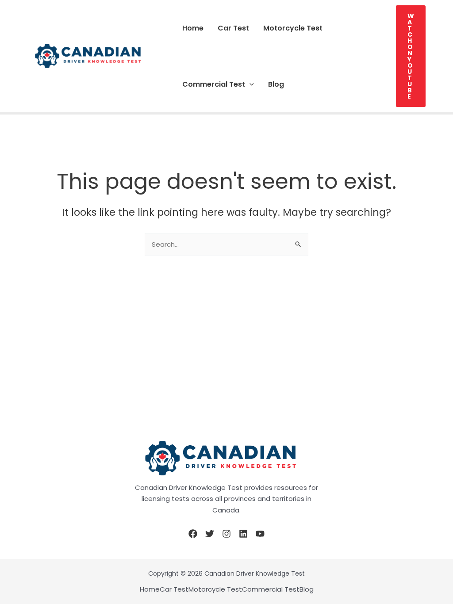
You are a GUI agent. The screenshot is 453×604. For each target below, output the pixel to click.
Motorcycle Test (292, 28)
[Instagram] (226, 533)
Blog (276, 84)
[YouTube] (260, 533)
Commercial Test (213, 84)
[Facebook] (192, 533)
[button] (249, 84)
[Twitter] (209, 533)
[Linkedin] (243, 533)
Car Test (233, 28)
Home (192, 28)
